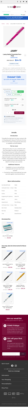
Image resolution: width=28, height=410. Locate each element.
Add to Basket (19, 112)
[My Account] (20, 1)
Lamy (7, 23)
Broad (9, 94)
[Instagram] (15, 365)
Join (23, 353)
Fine (14, 91)
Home (3, 23)
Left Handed (17, 94)
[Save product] (25, 55)
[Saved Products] (23, 1)
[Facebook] (12, 365)
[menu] (1, 1)
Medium (21, 91)
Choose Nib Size (7, 89)
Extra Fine (7, 91)
